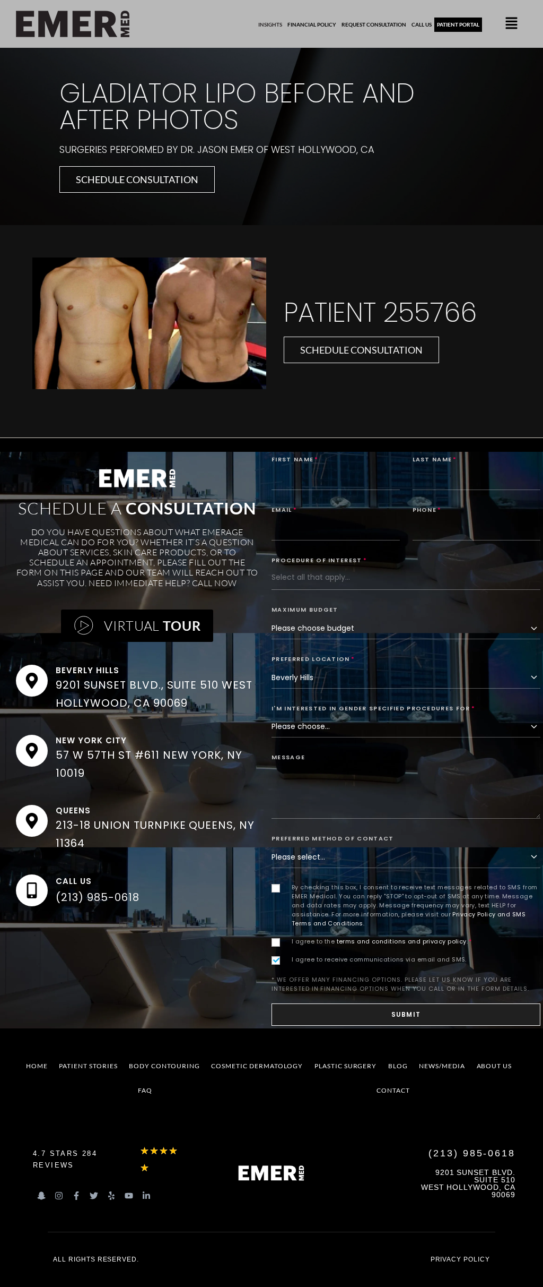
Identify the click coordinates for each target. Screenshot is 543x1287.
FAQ (145, 1090)
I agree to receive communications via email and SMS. (379, 959)
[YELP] (111, 1195)
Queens (73, 810)
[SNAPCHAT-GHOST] (41, 1195)
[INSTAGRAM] (58, 1195)
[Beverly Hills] (32, 681)
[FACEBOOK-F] (76, 1195)
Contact (393, 1090)
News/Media (442, 1066)
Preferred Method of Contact (333, 838)
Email (284, 509)
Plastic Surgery (345, 1066)
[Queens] (32, 821)
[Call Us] (32, 890)
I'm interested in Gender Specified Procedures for (373, 708)
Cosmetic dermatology (257, 1066)
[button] (512, 24)
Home (37, 1066)
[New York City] (32, 751)
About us (494, 1066)
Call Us (74, 881)
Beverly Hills (87, 670)
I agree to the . (382, 941)
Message (288, 757)
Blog (398, 1066)
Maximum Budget (305, 609)
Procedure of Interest (319, 560)
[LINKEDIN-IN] (146, 1195)
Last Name (435, 459)
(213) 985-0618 (97, 897)
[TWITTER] (93, 1195)
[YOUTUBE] (128, 1195)
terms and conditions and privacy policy (402, 941)
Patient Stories (88, 1066)
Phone (427, 509)
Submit (406, 1014)
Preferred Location (313, 659)
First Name (295, 459)
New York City (91, 740)
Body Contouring (164, 1066)
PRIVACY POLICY (460, 1259)
